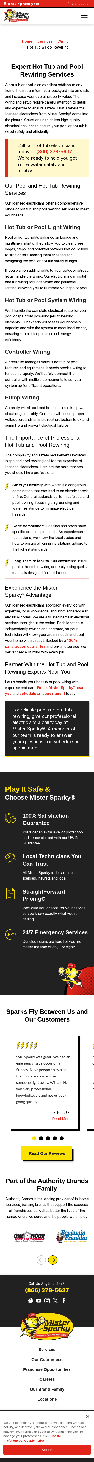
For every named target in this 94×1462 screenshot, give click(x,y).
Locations (47, 1399)
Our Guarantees (47, 1359)
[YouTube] (38, 1300)
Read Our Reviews (47, 1153)
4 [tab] (53, 1136)
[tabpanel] (43, 1081)
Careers (47, 1379)
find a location (79, 3)
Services (44, 41)
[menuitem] (47, 1349)
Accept (47, 1449)
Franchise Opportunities (47, 1369)
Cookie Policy (34, 1440)
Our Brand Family (47, 1389)
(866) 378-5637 (47, 1290)
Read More (61, 1118)
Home (27, 41)
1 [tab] (32, 1136)
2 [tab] (39, 1136)
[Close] (88, 1416)
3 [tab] (46, 1136)
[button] (84, 16)
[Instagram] (47, 1300)
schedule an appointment (42, 693)
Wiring (63, 41)
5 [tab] (60, 1136)
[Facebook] (64, 1300)
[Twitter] (55, 1300)
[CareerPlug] (30, 1300)
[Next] (52, 1260)
